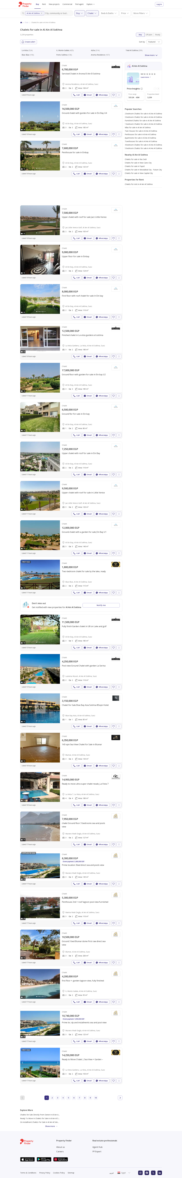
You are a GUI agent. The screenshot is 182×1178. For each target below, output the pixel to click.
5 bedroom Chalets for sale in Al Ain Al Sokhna (143, 148)
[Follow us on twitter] (153, 1173)
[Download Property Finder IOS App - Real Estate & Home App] (27, 1159)
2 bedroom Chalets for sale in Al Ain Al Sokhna (143, 113)
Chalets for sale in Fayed (134, 166)
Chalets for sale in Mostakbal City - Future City (143, 169)
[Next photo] (57, 77)
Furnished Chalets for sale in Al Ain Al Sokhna (143, 120)
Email (89, 95)
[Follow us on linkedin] (159, 1173)
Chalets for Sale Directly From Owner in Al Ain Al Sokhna (42, 1114)
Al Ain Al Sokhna (33, 13)
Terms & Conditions (28, 1173)
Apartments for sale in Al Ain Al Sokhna (140, 138)
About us (60, 1147)
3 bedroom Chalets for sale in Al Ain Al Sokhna (143, 117)
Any (140, 34)
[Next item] (158, 88)
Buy (37, 4)
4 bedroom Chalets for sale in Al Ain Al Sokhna (143, 145)
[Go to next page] (120, 1098)
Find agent (79, 4)
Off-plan (149, 34)
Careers (60, 1151)
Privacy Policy (44, 1173)
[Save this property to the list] (113, 95)
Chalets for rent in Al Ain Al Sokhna (139, 184)
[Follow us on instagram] (140, 1173)
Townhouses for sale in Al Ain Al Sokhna (141, 141)
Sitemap (71, 1173)
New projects (54, 4)
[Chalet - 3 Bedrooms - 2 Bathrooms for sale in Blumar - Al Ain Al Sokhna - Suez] (71, 751)
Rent (44, 4)
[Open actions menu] (119, 95)
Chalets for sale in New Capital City (139, 173)
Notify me (101, 605)
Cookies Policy (59, 1173)
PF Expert (96, 1151)
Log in (159, 4)
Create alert (30, 42)
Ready (157, 34)
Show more (150, 55)
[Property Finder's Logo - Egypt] (25, 4)
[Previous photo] (22, 77)
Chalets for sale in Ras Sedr (136, 159)
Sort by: (142, 42)
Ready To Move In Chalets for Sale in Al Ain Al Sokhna (41, 1118)
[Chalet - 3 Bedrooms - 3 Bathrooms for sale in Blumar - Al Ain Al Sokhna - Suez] (71, 948)
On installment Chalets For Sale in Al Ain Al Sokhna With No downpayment (50, 1122)
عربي (111, 1172)
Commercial (67, 4)
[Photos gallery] (40, 77)
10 (96, 1098)
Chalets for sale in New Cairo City (138, 163)
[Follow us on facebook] (147, 1173)
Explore (89, 4)
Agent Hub (97, 1147)
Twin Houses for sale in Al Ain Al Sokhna (141, 131)
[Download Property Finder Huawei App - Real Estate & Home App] (60, 1159)
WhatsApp (103, 95)
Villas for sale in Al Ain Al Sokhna (138, 127)
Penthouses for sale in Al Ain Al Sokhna (140, 134)
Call (78, 95)
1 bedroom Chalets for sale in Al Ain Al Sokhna (143, 124)
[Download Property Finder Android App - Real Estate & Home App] (44, 1159)
